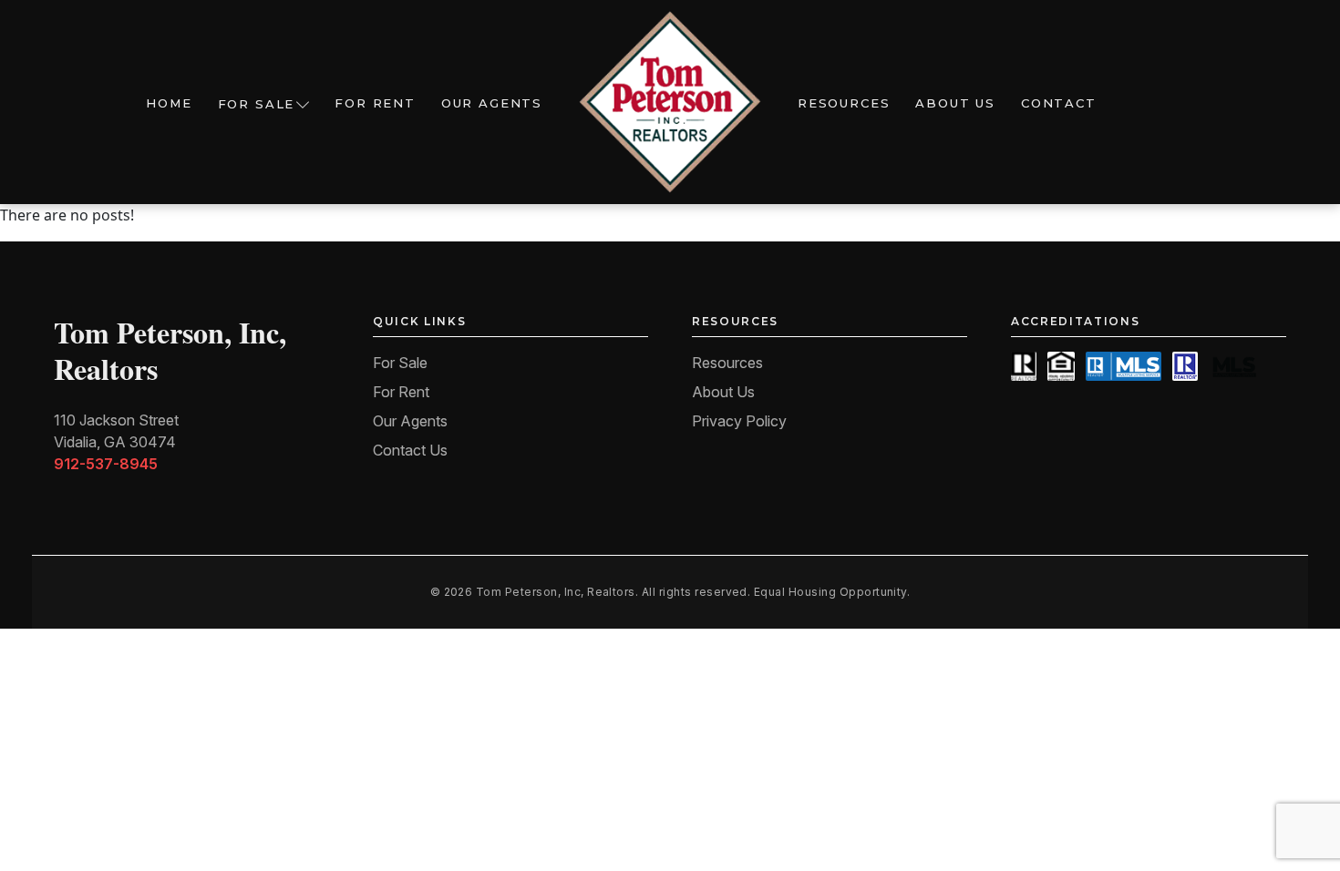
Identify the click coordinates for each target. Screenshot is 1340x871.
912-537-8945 (106, 464)
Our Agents (491, 103)
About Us (955, 103)
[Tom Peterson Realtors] (670, 102)
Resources (844, 103)
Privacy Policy (739, 421)
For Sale (256, 104)
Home (168, 103)
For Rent (375, 103)
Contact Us (410, 450)
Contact (1059, 103)
